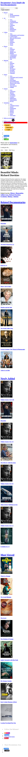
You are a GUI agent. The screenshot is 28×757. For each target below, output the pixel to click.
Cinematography (14, 22)
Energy (12, 107)
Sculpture (12, 31)
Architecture (13, 21)
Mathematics (13, 98)
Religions (12, 42)
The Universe (13, 86)
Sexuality (12, 70)
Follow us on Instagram (9, 122)
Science (6, 88)
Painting (12, 28)
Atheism (15, 196)
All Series (12, 16)
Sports (11, 43)
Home (11, 14)
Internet (12, 111)
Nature (5, 74)
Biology (12, 93)
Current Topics (13, 36)
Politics (12, 40)
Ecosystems (13, 80)
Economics (12, 95)
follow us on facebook (9, 118)
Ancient (12, 50)
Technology (7, 102)
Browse (6, 12)
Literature (12, 25)
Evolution (4, 196)
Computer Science (14, 105)
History (5, 46)
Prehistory (12, 49)
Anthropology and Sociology (17, 35)
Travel (11, 45)
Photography (13, 29)
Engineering (13, 108)
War (11, 59)
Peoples (12, 39)
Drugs (11, 64)
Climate (12, 78)
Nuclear (12, 112)
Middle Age (13, 52)
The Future (12, 115)
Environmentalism (14, 81)
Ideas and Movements (15, 38)
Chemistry (12, 94)
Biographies (13, 57)
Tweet (5, 137)
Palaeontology (13, 100)
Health (11, 67)
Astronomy (12, 91)
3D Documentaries (14, 15)
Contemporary (13, 55)
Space (11, 114)
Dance (11, 24)
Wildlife (12, 87)
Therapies (12, 73)
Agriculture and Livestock (16, 77)
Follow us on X (8, 121)
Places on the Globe (15, 83)
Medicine (6, 60)
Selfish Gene (4, 195)
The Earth (12, 84)
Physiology (12, 69)
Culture (5, 32)
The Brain (12, 71)
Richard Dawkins (14, 195)
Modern (12, 53)
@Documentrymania (9, 736)
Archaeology (13, 56)
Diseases (12, 63)
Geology (12, 97)
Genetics (12, 66)
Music (11, 26)
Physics (12, 101)
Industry (12, 109)
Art (4, 18)
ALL (11, 19)
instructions (13, 143)
